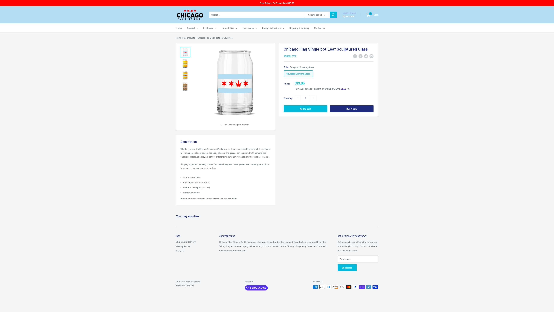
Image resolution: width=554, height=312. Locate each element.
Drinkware (208, 27)
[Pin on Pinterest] (361, 56)
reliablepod (290, 56)
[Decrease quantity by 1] (298, 98)
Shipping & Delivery (299, 27)
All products (189, 38)
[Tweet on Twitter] (366, 56)
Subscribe (347, 267)
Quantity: (288, 98)
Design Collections (271, 27)
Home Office (228, 27)
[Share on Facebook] (355, 56)
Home (179, 27)
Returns (180, 251)
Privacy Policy (183, 246)
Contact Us (319, 27)
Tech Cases (248, 27)
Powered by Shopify (185, 285)
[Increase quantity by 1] (313, 98)
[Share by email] (371, 56)
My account (349, 16)
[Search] (333, 15)
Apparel (191, 27)
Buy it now (351, 108)
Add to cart (305, 108)
